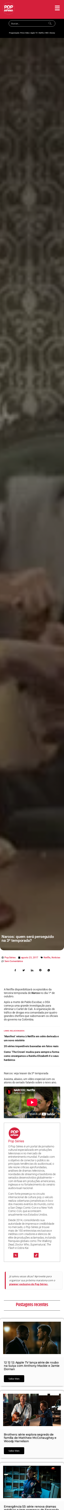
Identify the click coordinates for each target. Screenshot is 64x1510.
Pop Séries (16, 1141)
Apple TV (34, 33)
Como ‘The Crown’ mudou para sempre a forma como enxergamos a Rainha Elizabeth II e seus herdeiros (31, 1055)
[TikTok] (36, 1255)
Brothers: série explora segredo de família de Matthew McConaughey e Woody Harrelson (30, 1438)
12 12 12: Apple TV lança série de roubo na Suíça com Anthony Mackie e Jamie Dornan (31, 1366)
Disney (52, 33)
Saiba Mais (14, 1378)
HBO (47, 33)
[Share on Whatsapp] (49, 970)
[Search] (50, 23)
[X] (15, 1255)
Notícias (56, 957)
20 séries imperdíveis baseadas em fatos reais (31, 1046)
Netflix (41, 33)
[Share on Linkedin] (32, 970)
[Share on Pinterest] (40, 970)
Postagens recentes (32, 1304)
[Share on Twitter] (24, 970)
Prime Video (24, 33)
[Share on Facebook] (15, 970)
